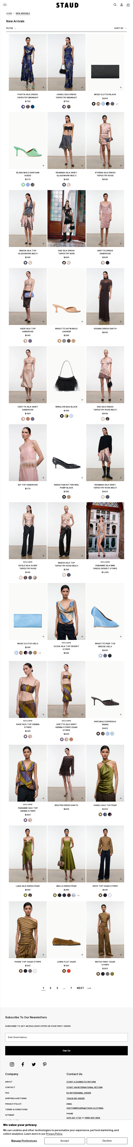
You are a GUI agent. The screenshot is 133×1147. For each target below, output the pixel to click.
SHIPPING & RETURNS (16, 1098)
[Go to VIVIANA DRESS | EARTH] (105, 296)
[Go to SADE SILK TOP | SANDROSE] (28, 296)
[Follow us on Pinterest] (45, 1064)
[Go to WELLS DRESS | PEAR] (66, 853)
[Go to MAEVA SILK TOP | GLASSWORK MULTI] (28, 218)
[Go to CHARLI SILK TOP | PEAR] (105, 773)
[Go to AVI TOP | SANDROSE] (28, 452)
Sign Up (66, 1050)
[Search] (115, 5)
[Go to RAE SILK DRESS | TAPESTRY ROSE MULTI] (105, 374)
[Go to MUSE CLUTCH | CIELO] (28, 611)
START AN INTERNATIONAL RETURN (84, 1087)
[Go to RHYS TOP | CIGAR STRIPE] (105, 853)
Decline (107, 1141)
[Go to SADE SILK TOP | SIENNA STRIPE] (28, 689)
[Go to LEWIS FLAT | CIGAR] (66, 929)
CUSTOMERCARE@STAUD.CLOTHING (84, 1108)
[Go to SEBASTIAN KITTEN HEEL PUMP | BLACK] (66, 452)
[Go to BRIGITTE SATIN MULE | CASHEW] (66, 296)
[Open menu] (5, 4)
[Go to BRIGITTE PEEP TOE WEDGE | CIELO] (105, 611)
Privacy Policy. (54, 1134)
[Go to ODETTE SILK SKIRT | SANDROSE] (28, 374)
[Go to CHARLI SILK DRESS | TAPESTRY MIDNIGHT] (66, 62)
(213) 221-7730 (73, 1117)
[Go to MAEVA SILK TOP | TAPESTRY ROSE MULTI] (66, 530)
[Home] (67, 5)
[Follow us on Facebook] (23, 1064)
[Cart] (128, 5)
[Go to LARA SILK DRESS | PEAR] (28, 853)
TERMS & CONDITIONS (16, 1109)
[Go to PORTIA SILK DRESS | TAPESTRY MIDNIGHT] (28, 62)
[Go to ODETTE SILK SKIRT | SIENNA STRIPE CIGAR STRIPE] (66, 689)
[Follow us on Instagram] (12, 1064)
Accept (64, 1141)
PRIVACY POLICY (13, 1103)
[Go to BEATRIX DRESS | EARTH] (66, 773)
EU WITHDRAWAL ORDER (78, 1092)
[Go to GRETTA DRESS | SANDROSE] (105, 218)
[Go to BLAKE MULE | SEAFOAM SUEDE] (28, 140)
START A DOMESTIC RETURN (81, 1081)
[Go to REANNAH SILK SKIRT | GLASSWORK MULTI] (66, 140)
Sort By (118, 28)
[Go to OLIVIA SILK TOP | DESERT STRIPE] (66, 611)
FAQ (7, 1092)
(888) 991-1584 (92, 1117)
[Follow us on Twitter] (34, 1064)
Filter (9, 28)
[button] (121, 5)
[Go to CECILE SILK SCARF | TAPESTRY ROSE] (28, 530)
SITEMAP (9, 1114)
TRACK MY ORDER (75, 1098)
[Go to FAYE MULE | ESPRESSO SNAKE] (105, 689)
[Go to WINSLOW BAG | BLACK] (66, 374)
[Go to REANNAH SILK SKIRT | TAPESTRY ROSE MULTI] (105, 452)
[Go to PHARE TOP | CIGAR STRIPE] (28, 929)
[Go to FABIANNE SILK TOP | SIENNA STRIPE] (28, 773)
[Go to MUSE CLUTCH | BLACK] (105, 62)
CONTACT (10, 1087)
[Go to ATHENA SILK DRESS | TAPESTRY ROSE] (105, 140)
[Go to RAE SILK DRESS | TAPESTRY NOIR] (66, 218)
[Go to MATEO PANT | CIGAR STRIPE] (105, 929)
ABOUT (8, 1081)
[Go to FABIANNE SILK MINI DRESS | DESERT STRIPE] (105, 530)
